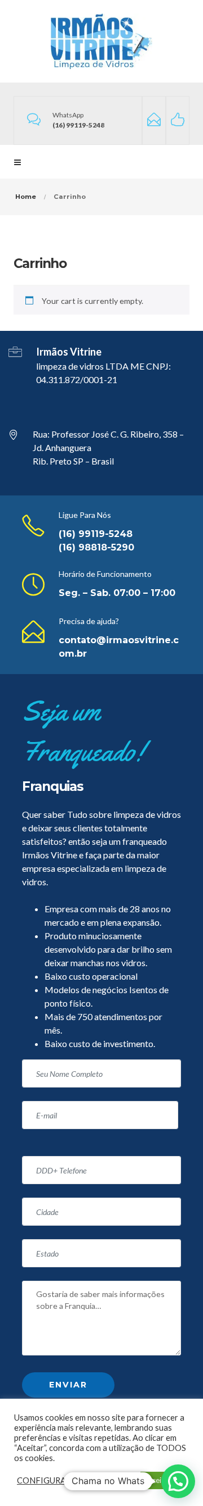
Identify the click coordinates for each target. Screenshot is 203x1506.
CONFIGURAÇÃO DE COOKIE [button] (74, 1480)
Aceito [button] (158, 1480)
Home (25, 197)
